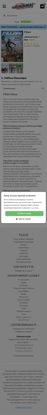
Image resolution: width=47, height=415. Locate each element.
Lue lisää (34, 208)
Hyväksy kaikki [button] (24, 213)
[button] (23, 219)
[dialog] (23, 207)
